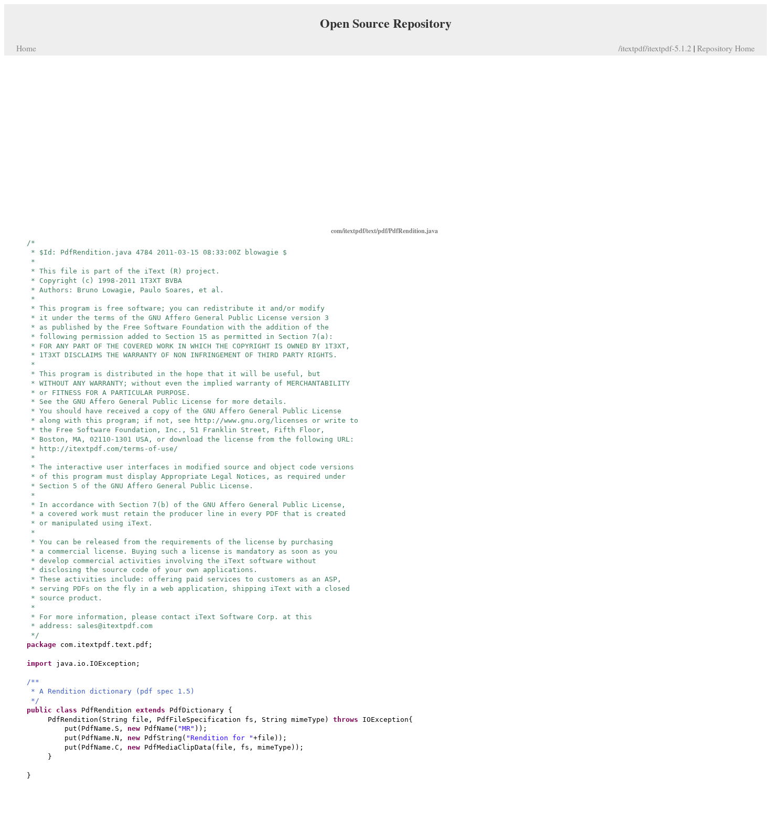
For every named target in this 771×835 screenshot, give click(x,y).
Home (26, 47)
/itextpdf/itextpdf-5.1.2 (654, 47)
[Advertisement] (385, 140)
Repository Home (726, 47)
